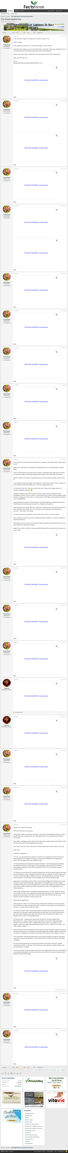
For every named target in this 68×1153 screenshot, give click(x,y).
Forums (10, 11)
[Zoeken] (65, 10)
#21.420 (64, 1030)
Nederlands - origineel (7, 1151)
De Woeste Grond (30, 1130)
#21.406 (64, 310)
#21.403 (64, 168)
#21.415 (64, 716)
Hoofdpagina (61, 1151)
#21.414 (64, 679)
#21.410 (64, 459)
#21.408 (64, 385)
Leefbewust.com (29, 1113)
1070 (17, 32)
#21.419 (64, 993)
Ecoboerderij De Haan (31, 1135)
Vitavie (27, 1117)
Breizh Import (29, 1120)
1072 (24, 32)
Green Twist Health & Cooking (33, 1128)
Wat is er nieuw (19, 11)
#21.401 (64, 36)
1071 (21, 32)
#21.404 (64, 205)
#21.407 (64, 348)
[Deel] (61, 36)
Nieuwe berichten (5, 13)
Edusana (27, 1141)
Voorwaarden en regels (39, 1151)
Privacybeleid (29, 1143)
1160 (34, 32)
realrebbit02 (17, 1086)
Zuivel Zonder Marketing (32, 1137)
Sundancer (28, 1132)
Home (4, 11)
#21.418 (64, 824)
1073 (28, 32)
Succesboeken (29, 1139)
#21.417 (64, 787)
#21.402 (64, 101)
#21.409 (64, 422)
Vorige (4, 32)
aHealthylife (28, 1115)
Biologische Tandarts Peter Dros (34, 1126)
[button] (25, 10)
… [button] (10, 32)
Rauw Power (28, 1122)
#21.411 (64, 568)
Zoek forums (14, 13)
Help (55, 1151)
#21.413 (64, 642)
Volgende (39, 32)
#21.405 (64, 273)
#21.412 (64, 605)
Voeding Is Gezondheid (31, 1124)
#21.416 (64, 750)
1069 (13, 32)
